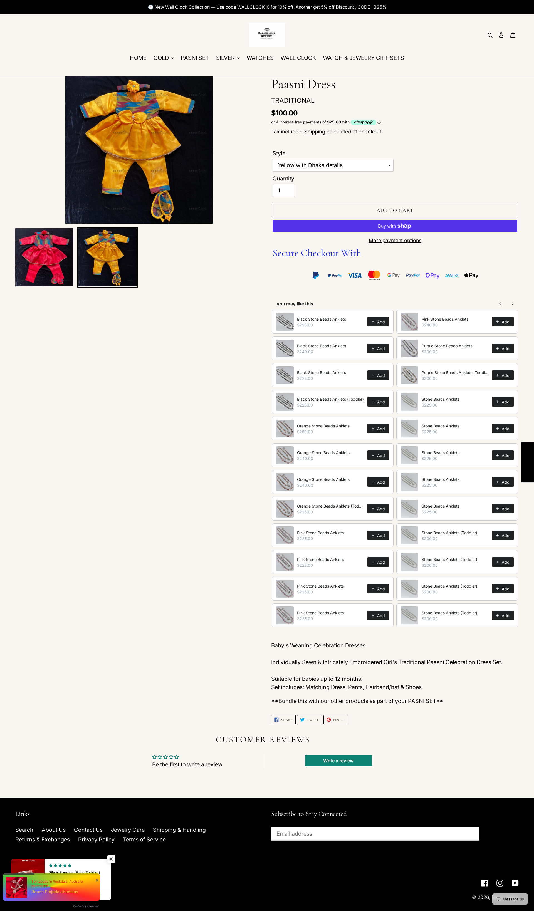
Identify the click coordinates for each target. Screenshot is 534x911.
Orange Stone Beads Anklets (323, 426)
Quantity (283, 178)
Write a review (338, 760)
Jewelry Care (128, 829)
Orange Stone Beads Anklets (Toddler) (330, 506)
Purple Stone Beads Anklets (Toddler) (455, 372)
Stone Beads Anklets (440, 399)
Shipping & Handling (179, 829)
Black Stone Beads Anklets (321, 319)
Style (279, 153)
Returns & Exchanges (42, 839)
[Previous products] (500, 304)
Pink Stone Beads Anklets (320, 532)
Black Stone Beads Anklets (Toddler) (330, 399)
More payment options (395, 240)
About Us (54, 829)
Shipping (314, 131)
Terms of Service (144, 839)
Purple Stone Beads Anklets (447, 345)
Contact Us (88, 829)
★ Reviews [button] (528, 462)
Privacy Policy (96, 839)
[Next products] (512, 304)
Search (24, 829)
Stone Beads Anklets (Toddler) (449, 532)
